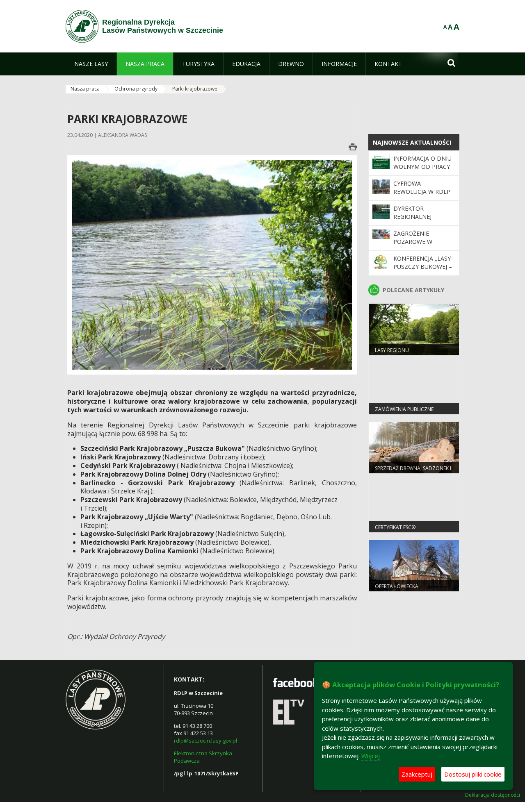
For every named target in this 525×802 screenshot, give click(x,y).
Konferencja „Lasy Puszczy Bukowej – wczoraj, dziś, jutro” (422, 270)
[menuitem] (91, 63)
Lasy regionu (392, 350)
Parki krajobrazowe (194, 88)
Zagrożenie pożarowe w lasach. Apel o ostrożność (415, 245)
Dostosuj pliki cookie (473, 774)
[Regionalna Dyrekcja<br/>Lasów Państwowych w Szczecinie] (82, 26)
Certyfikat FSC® (395, 527)
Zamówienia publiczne (404, 409)
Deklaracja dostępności (492, 795)
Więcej (370, 756)
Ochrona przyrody (136, 88)
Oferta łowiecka (396, 586)
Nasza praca (85, 88)
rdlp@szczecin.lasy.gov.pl (205, 740)
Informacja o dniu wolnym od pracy (422, 162)
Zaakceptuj (417, 774)
